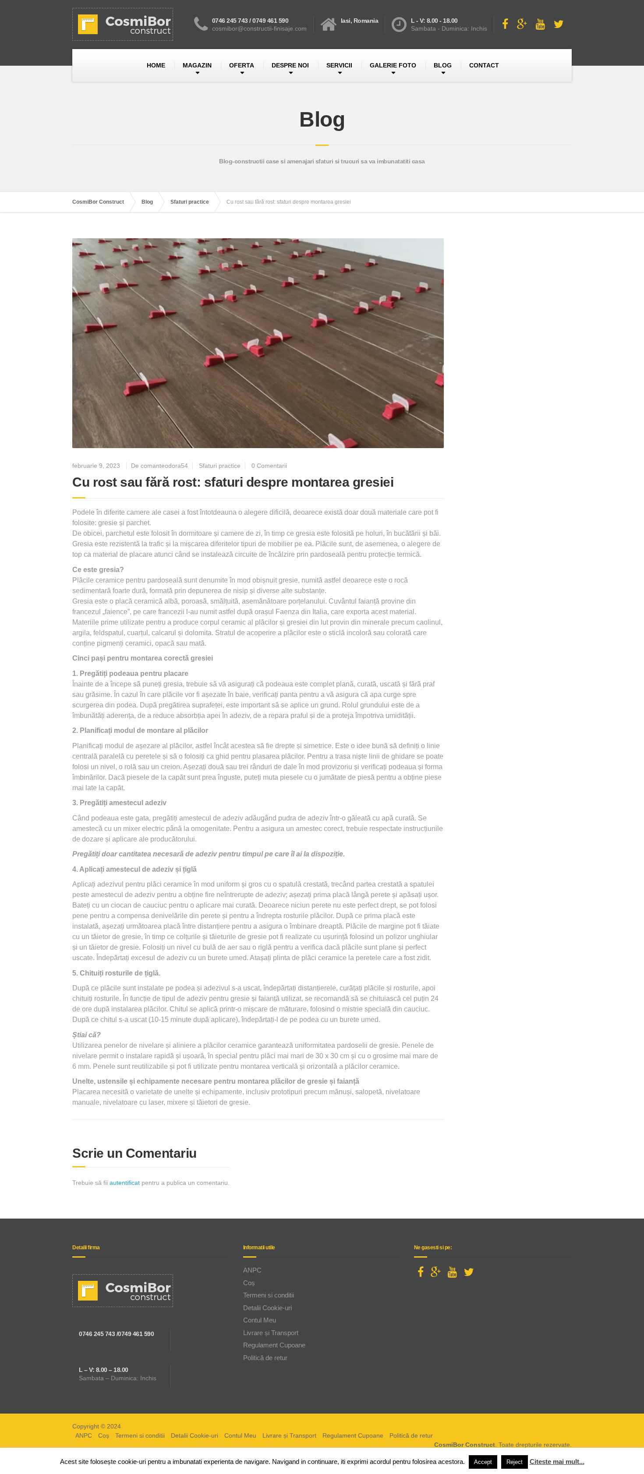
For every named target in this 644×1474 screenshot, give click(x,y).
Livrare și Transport (270, 1332)
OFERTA (241, 65)
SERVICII (339, 65)
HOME (156, 65)
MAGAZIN (197, 65)
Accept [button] (483, 1462)
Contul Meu (259, 1320)
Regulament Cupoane (274, 1345)
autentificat (125, 1182)
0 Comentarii (269, 465)
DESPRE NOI (290, 65)
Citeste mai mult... (557, 1461)
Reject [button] (514, 1462)
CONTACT (484, 65)
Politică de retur (265, 1357)
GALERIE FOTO (393, 65)
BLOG (443, 65)
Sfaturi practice (220, 465)
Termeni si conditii (268, 1295)
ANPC (252, 1270)
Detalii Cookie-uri (267, 1307)
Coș (249, 1283)
